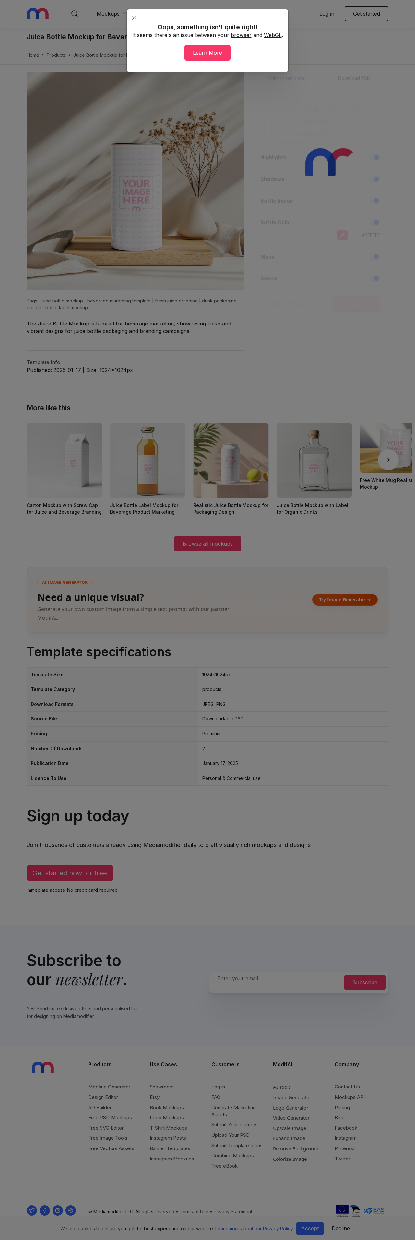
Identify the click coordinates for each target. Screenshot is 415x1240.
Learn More (207, 52)
